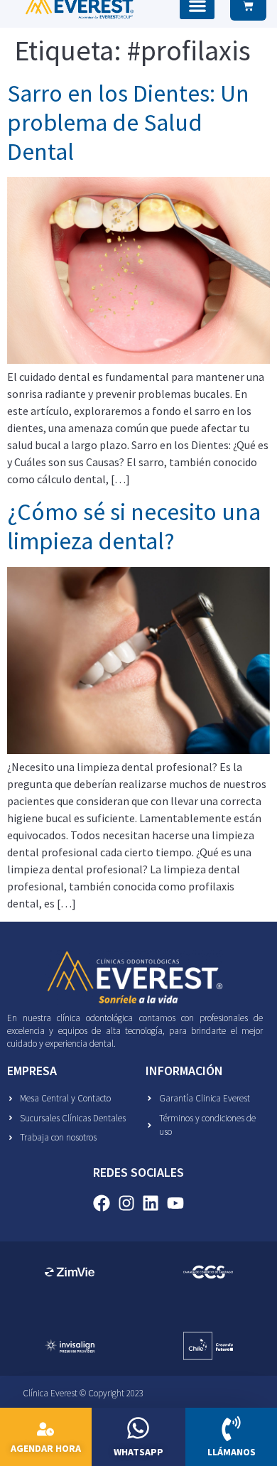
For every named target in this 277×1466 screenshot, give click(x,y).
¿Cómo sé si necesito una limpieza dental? (134, 526)
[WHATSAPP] (138, 1428)
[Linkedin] (151, 1203)
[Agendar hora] (45, 1429)
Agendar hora (46, 1448)
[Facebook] (101, 1203)
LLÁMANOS (231, 1451)
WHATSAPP (138, 1451)
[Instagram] (126, 1203)
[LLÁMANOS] (231, 1428)
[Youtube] (175, 1203)
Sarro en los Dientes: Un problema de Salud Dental (128, 122)
